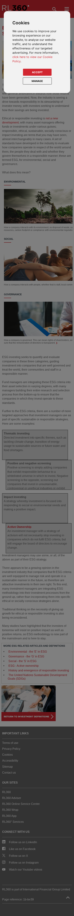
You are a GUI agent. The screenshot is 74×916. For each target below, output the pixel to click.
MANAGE (37, 80)
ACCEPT (37, 72)
